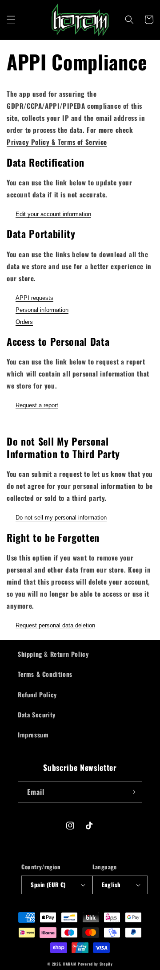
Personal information (42, 310)
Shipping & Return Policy (53, 654)
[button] (11, 19)
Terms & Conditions (45, 674)
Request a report (37, 405)
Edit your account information (53, 214)
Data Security (37, 714)
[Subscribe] (132, 792)
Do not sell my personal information (61, 517)
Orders (24, 322)
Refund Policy (37, 694)
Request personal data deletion (55, 625)
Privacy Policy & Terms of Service (57, 142)
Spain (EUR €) (48, 884)
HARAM (69, 963)
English (111, 884)
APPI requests (34, 298)
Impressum (33, 734)
